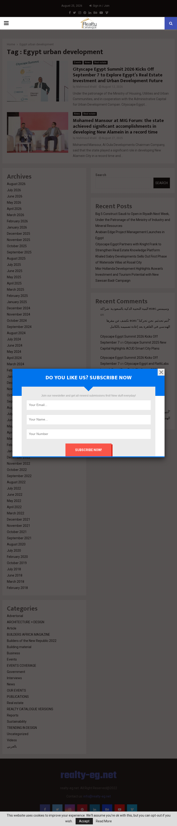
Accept (84, 821)
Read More (104, 821)
